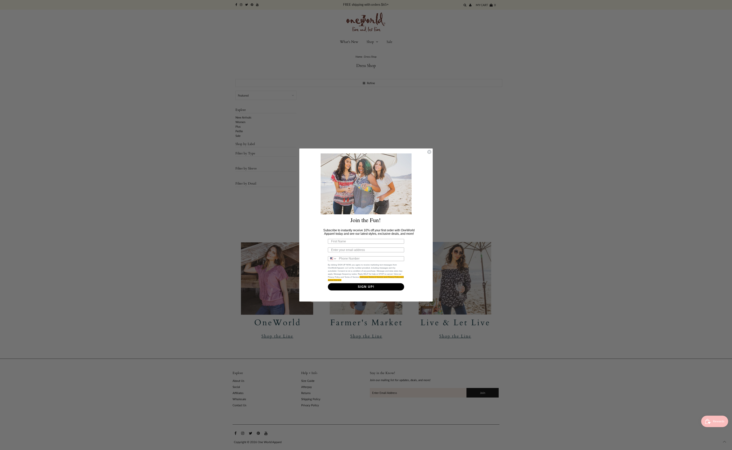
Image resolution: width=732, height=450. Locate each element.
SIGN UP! (366, 286)
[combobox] (332, 258)
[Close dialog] (429, 152)
